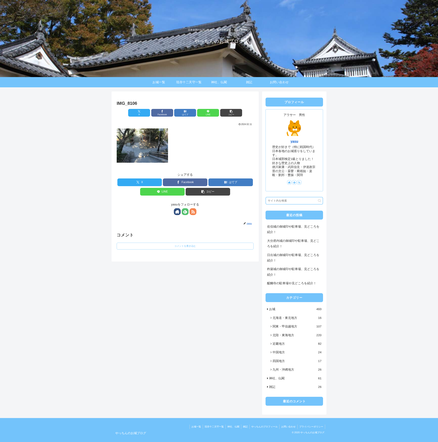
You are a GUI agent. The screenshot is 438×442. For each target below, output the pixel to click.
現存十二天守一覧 (214, 426)
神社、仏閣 (233, 426)
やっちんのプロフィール (264, 426)
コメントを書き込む (185, 246)
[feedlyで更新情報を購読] (185, 211)
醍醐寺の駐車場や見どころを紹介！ (291, 283)
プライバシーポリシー (311, 426)
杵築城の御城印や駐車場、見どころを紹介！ (293, 271)
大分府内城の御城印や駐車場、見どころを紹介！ (293, 243)
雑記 (245, 426)
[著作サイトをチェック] (177, 211)
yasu (294, 141)
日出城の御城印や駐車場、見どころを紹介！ (293, 257)
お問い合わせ (288, 426)
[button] (231, 113)
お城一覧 (196, 426)
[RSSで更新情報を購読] (193, 211)
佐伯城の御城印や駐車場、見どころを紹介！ (293, 229)
